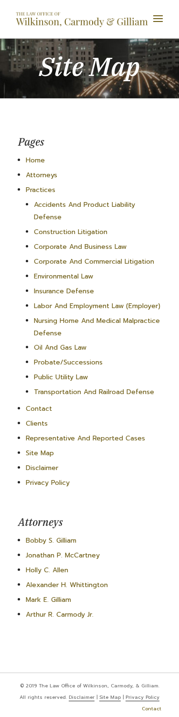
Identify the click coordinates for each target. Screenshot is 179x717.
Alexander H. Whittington (67, 585)
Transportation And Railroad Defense (94, 392)
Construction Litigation (70, 232)
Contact (39, 409)
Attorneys (41, 175)
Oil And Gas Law (60, 347)
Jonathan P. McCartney (63, 555)
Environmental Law (63, 276)
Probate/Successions (68, 362)
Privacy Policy (48, 483)
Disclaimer (42, 468)
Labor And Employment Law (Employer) (97, 306)
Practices (40, 190)
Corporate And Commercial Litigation (94, 262)
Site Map (40, 453)
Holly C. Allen (47, 570)
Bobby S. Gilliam (51, 540)
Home (35, 160)
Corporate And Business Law (80, 247)
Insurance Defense (64, 291)
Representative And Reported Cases (85, 438)
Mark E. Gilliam (48, 600)
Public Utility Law (61, 377)
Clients (37, 423)
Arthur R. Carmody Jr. (60, 615)
